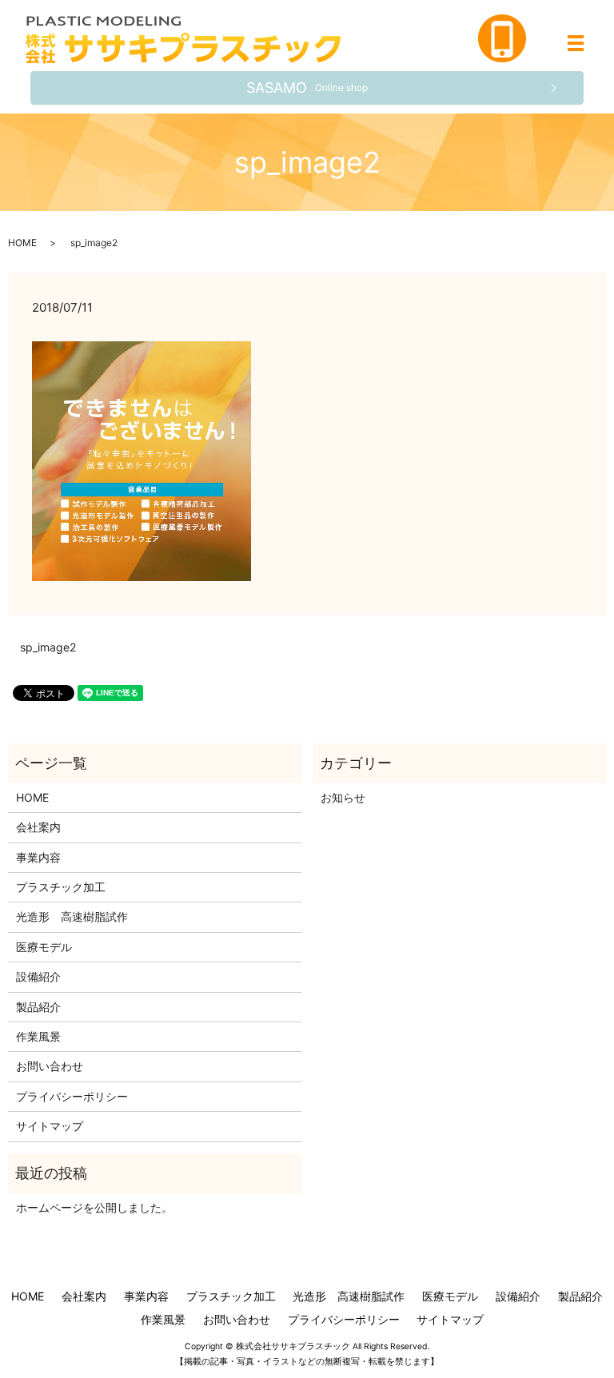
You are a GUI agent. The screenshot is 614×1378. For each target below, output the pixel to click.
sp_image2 (48, 647)
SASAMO (307, 87)
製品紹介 (38, 1007)
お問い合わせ (49, 1066)
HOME (22, 243)
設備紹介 (38, 976)
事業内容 (38, 857)
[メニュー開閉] (576, 43)
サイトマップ (49, 1126)
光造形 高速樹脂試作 (72, 916)
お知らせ (343, 797)
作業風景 (38, 1036)
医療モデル (44, 947)
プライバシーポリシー (72, 1096)
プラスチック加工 (61, 887)
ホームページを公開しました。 (94, 1207)
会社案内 (38, 827)
